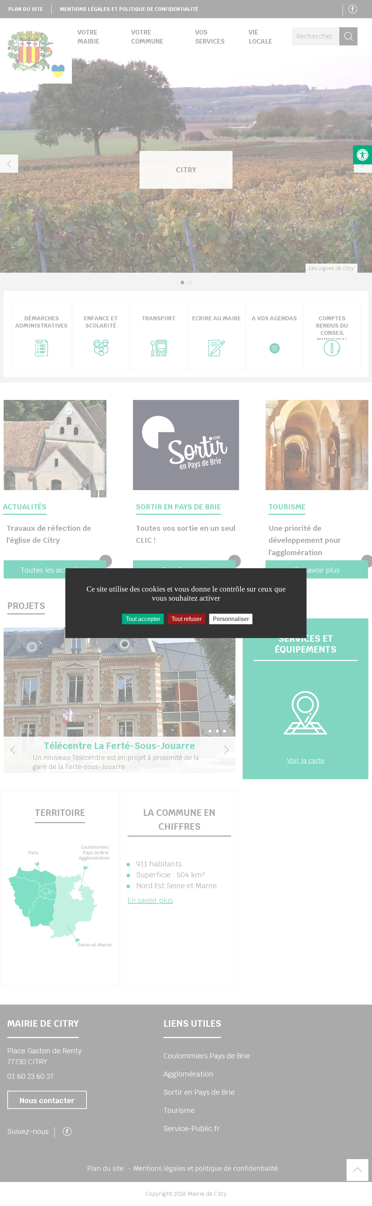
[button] (362, 154)
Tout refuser (186, 619)
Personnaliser (231, 619)
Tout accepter (143, 619)
